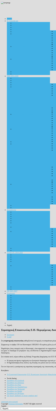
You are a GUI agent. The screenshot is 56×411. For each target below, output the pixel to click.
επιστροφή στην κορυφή (9, 402)
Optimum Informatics (15, 404)
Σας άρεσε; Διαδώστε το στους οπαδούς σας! (22, 396)
